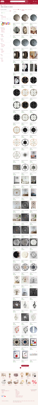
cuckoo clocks (3, 45)
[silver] (1, 25)
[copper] (2, 25)
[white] (1, 22)
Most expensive (30, 9)
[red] (3, 22)
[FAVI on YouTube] (4, 396)
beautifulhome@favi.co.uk (6, 390)
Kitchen (19, 3)
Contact (3, 391)
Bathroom (22, 3)
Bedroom (30, 3)
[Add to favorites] (19, 14)
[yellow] (6, 22)
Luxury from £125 (3, 17)
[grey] (9, 22)
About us (17, 390)
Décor (6, 3)
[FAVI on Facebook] (2, 396)
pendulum (2, 36)
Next (25, 367)
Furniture (2, 3)
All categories (34, 3)
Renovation (15, 3)
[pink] (7, 22)
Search (26, 1)
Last (28, 367)
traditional (2, 46)
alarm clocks (3, 44)
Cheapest (26, 9)
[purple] (8, 22)
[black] (2, 22)
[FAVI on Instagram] (3, 396)
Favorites (20, 9)
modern (2, 61)
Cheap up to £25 (3, 16)
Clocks (5, 5)
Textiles (8, 3)
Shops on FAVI (17, 391)
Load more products (24, 365)
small (2, 55)
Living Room (26, 3)
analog (2, 35)
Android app (33, 390)
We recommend (15, 9)
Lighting (11, 3)
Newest (23, 9)
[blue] (5, 22)
